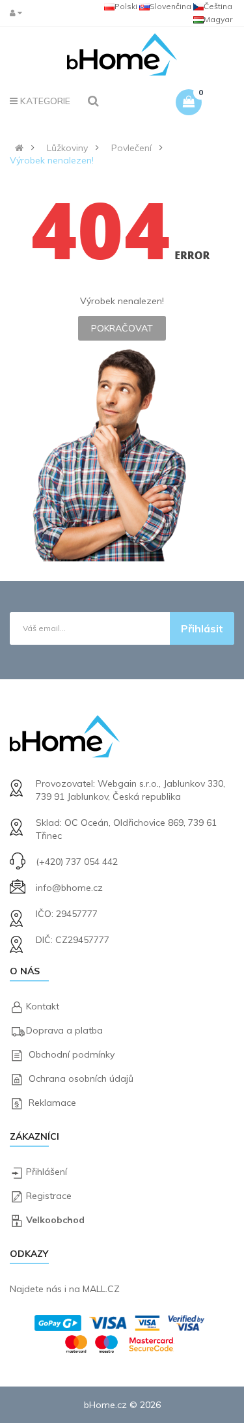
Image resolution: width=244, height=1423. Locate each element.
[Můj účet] (19, 13)
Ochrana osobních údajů (81, 1078)
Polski (126, 6)
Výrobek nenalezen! (52, 160)
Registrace (49, 1196)
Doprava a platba (64, 1030)
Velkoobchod (55, 1220)
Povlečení (131, 147)
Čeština (218, 6)
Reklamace (52, 1102)
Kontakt (42, 1006)
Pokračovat (122, 328)
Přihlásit (202, 628)
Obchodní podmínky (72, 1054)
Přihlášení (46, 1171)
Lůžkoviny (67, 147)
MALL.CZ (101, 1289)
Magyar (218, 19)
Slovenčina (170, 6)
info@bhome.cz (69, 888)
